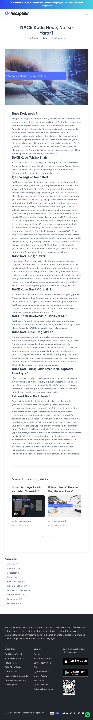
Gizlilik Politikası (41, 676)
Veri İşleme (39, 680)
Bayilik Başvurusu (42, 663)
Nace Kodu (28, 122)
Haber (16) (12, 577)
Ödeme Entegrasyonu (15, 680)
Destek (37, 654)
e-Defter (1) (12, 564)
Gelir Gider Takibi (13, 667)
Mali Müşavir (11, 684)
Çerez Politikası (41, 684)
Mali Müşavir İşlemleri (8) (18, 590)
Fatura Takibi (11, 663)
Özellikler (10, 649)
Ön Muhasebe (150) (16, 594)
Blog (45, 38)
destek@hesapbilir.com (74, 649)
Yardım (37, 649)
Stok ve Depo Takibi (14, 658)
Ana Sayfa (33, 38)
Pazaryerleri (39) (15, 599)
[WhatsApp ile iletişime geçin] (88, 715)
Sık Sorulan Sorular (43, 658)
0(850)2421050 (70, 652)
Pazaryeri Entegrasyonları (17, 676)
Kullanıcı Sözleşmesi (43, 689)
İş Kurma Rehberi (23, 521)
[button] (42, 536)
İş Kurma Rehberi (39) (17, 586)
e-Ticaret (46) (13, 573)
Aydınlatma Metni (42, 671)
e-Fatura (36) (13, 568)
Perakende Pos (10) (16, 603)
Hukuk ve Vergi (58, 38)
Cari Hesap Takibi (13, 654)
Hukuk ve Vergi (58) (16, 581)
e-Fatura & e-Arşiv (13, 671)
